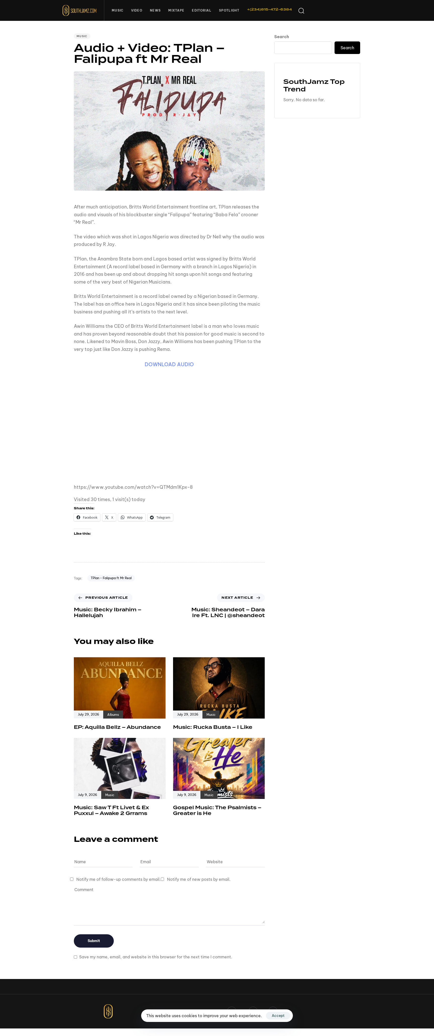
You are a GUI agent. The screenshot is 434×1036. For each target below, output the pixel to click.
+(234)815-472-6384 (269, 9)
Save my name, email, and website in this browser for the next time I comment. (155, 956)
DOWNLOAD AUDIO (169, 364)
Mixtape (176, 10)
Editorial (201, 10)
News (155, 10)
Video (137, 10)
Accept (278, 1015)
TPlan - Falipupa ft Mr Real (111, 578)
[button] (301, 11)
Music (118, 10)
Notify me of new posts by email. (199, 879)
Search (281, 36)
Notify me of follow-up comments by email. (118, 879)
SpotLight (229, 10)
